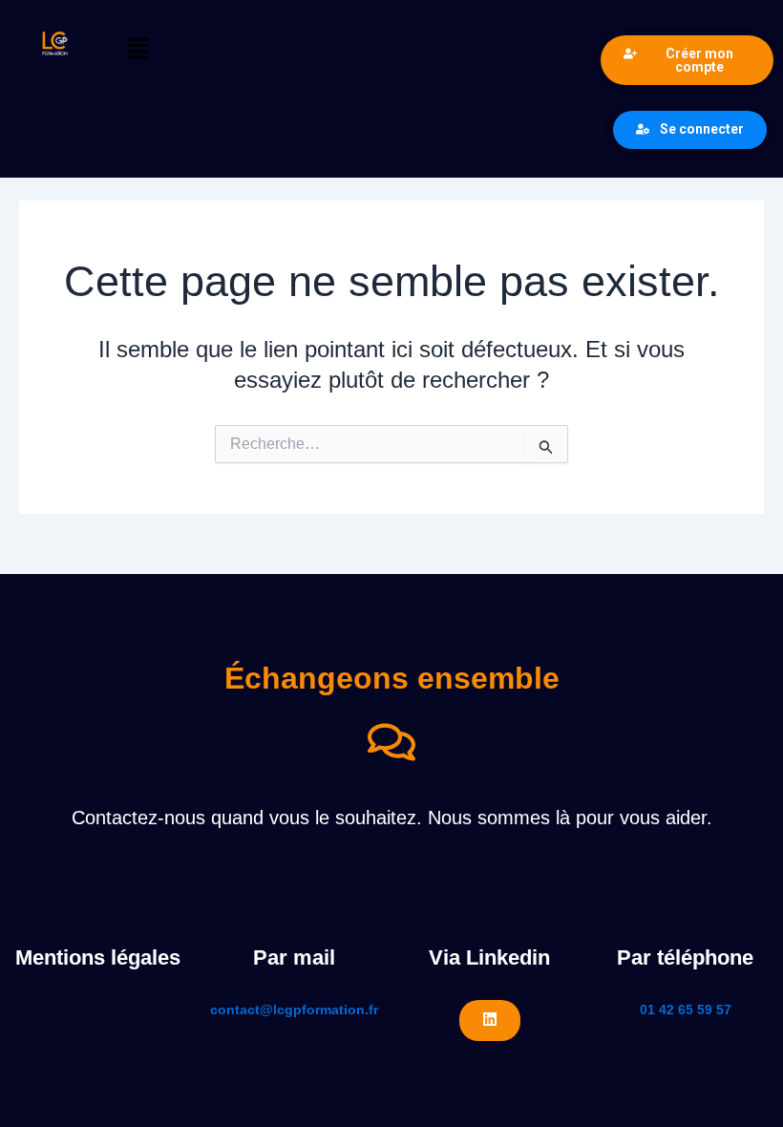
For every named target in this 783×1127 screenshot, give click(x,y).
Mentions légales (97, 957)
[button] (350, 50)
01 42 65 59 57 (685, 1009)
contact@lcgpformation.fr (294, 1009)
